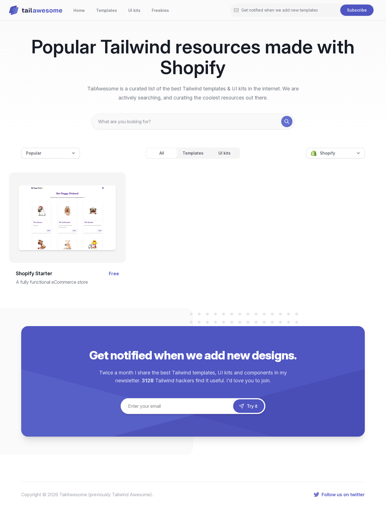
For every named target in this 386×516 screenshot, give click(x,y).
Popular (33, 153)
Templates (106, 10)
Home (79, 10)
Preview (67, 207)
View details (62, 225)
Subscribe (357, 10)
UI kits (134, 10)
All (161, 153)
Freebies (160, 10)
